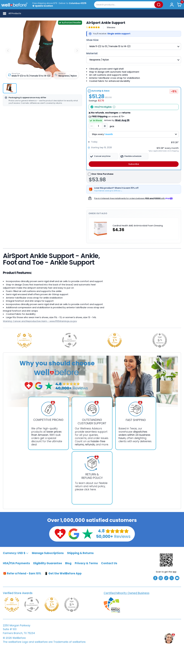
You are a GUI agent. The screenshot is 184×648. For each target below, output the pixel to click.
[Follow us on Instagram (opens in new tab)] (161, 578)
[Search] (158, 4)
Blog (68, 563)
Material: (92, 53)
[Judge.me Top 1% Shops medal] (114, 340)
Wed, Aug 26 (122, 120)
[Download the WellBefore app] (166, 560)
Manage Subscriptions (48, 553)
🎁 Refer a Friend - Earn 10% (22, 573)
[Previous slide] (8, 51)
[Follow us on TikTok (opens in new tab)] (166, 578)
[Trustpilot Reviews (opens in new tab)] (87, 533)
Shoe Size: (92, 40)
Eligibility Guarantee (47, 563)
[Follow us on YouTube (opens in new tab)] (177, 578)
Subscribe (133, 164)
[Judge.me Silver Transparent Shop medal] (69, 340)
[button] (179, 4)
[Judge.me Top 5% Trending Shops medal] (159, 340)
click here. (90, 489)
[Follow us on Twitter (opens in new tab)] (171, 578)
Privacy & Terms (86, 563)
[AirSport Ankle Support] (42, 49)
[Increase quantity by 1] (104, 126)
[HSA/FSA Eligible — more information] (114, 107)
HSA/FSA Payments (16, 563)
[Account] (171, 4)
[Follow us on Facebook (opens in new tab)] (155, 578)
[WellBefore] (14, 5)
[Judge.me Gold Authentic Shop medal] (24, 340)
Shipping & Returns (80, 553)
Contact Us (109, 563)
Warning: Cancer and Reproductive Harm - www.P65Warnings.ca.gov (40, 321)
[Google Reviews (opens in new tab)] (73, 533)
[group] (10, 88)
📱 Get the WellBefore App (63, 573)
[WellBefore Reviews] (60, 533)
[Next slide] (77, 51)
